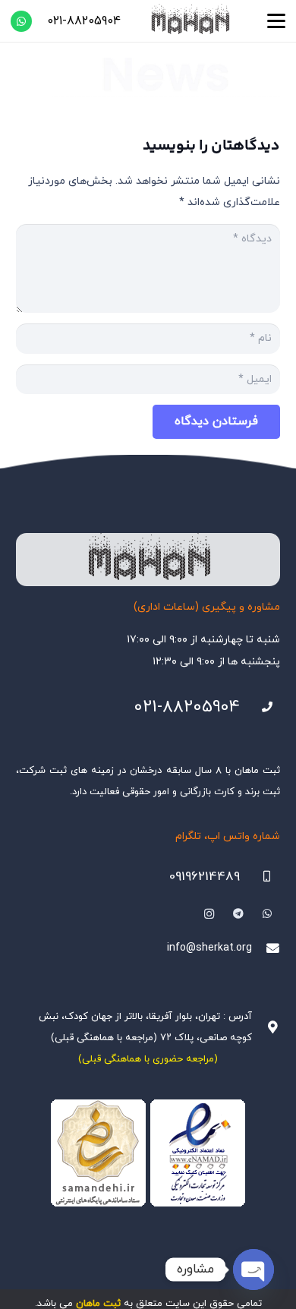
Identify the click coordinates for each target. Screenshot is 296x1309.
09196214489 (204, 877)
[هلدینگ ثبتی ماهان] (190, 21)
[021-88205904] (260, 707)
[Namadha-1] (148, 1153)
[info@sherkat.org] (266, 948)
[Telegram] (238, 914)
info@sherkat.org (209, 948)
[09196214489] (260, 876)
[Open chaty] (253, 1269)
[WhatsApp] (21, 21)
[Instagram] (209, 914)
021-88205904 (187, 707)
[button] (276, 21)
